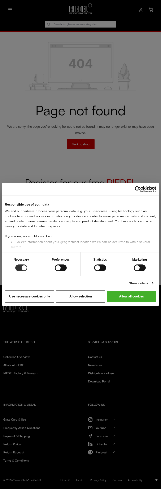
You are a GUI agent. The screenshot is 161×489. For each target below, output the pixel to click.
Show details (138, 283)
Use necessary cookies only (29, 296)
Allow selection (80, 296)
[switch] (61, 267)
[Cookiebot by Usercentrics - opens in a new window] (137, 189)
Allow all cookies (131, 296)
